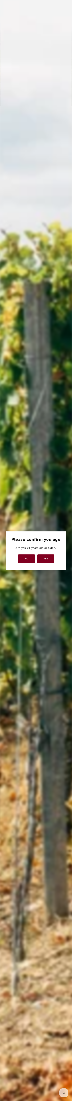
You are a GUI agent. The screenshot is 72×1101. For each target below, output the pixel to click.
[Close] (65, 500)
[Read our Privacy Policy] (61, 572)
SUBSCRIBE (36, 593)
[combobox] (18, 554)
